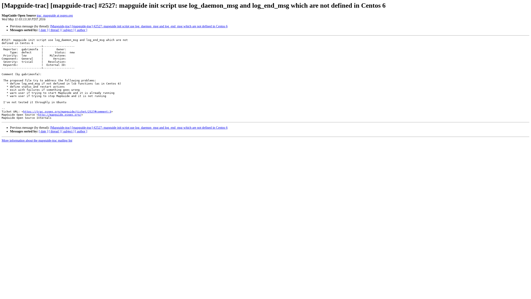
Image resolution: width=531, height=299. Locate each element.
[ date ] (43, 30)
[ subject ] (67, 30)
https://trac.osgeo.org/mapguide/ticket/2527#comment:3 (67, 111)
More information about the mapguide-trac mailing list (37, 140)
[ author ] (81, 30)
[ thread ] (55, 30)
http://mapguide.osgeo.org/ (59, 114)
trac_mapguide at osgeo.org (55, 15)
